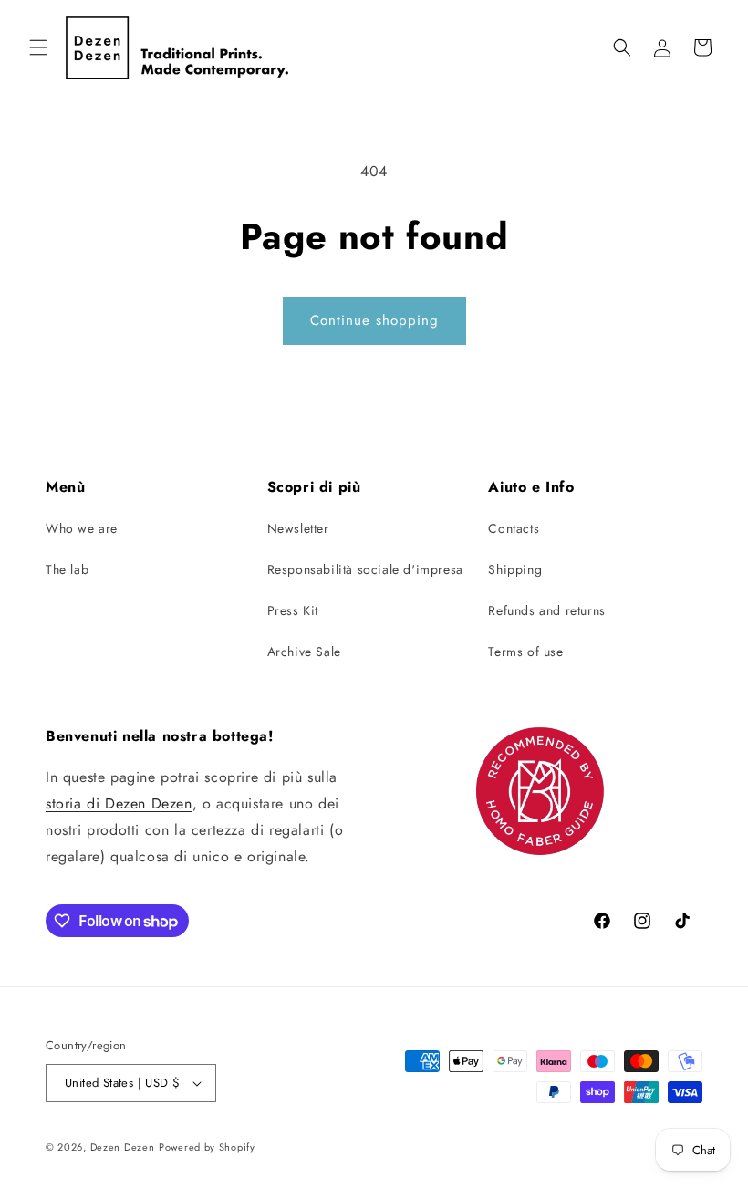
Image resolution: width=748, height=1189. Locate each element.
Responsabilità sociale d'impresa (365, 569)
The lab (67, 569)
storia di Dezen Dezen (119, 803)
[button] (38, 47)
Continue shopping (374, 320)
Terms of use (525, 651)
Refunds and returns (546, 610)
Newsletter (298, 528)
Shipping (515, 569)
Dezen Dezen (122, 1147)
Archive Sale (304, 651)
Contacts (513, 528)
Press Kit (292, 610)
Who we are (82, 528)
